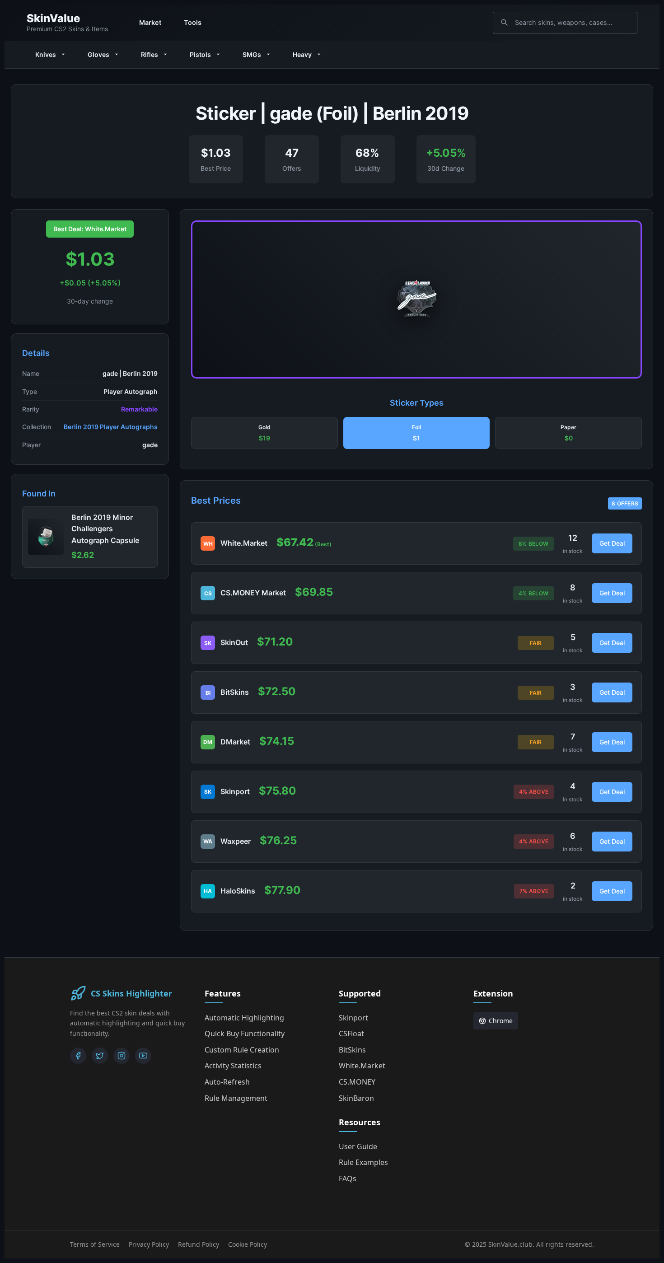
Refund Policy (198, 1244)
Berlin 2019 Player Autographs (111, 426)
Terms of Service (95, 1244)
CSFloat (351, 1033)
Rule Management (236, 1098)
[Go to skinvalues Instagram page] (121, 1056)
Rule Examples (363, 1162)
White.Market (362, 1066)
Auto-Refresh (227, 1082)
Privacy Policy (149, 1244)
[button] (264, 433)
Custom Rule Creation (242, 1050)
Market (150, 22)
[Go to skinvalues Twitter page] (100, 1056)
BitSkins (352, 1050)
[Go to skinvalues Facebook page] (78, 1056)
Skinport (353, 1018)
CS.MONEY (357, 1082)
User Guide (358, 1146)
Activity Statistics (233, 1066)
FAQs (347, 1178)
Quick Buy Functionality (245, 1033)
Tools (192, 22)
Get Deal (612, 543)
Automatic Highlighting (244, 1018)
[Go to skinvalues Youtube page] (143, 1056)
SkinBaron (356, 1098)
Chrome (501, 1020)
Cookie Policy (247, 1244)
